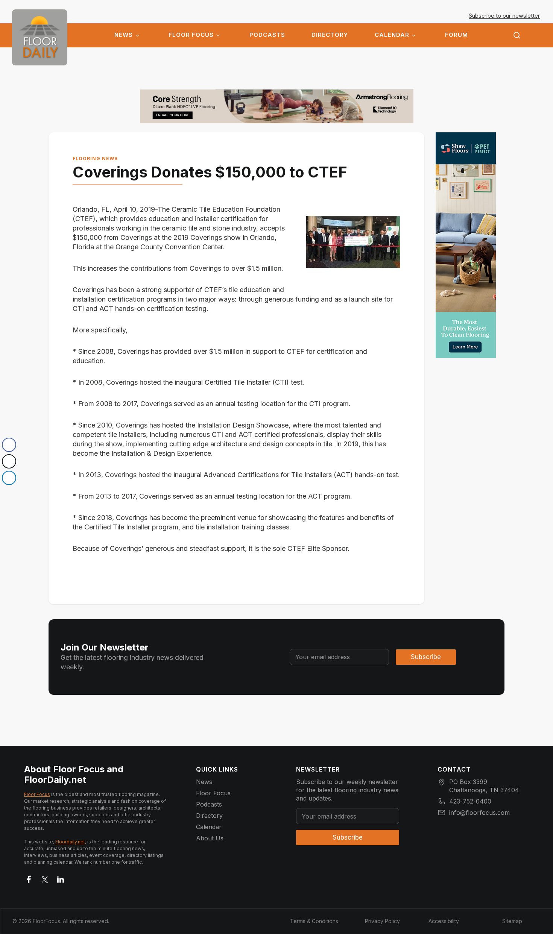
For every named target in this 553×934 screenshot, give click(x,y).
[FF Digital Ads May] (466, 245)
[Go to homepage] (39, 37)
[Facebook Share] (9, 445)
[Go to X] (45, 878)
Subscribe (426, 657)
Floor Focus (191, 35)
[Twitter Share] (9, 461)
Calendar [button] (392, 35)
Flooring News (95, 158)
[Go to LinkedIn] (60, 878)
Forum (456, 35)
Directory (329, 35)
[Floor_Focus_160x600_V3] (276, 106)
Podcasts (267, 35)
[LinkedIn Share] (9, 478)
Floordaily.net (70, 842)
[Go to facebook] (29, 878)
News (123, 35)
